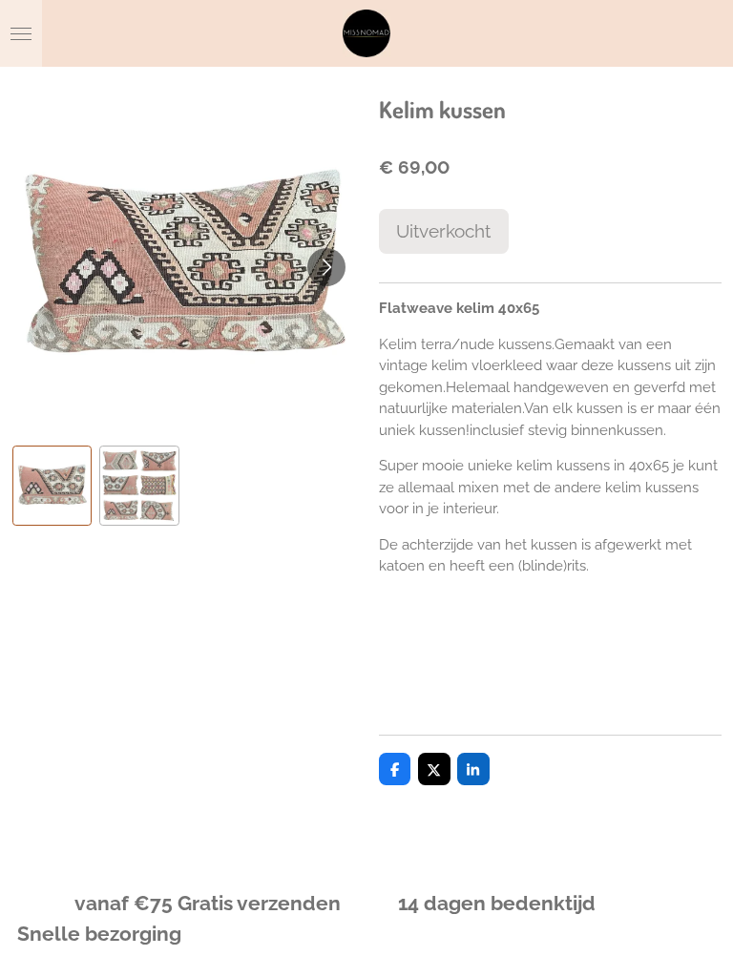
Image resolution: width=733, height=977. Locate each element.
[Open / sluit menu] (21, 33)
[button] (52, 486)
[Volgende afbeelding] (326, 267)
